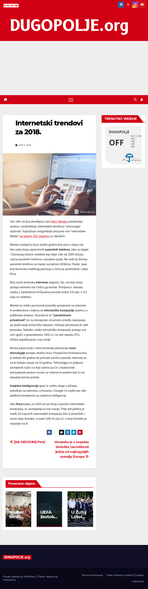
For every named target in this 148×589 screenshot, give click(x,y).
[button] (135, 99)
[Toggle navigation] (71, 100)
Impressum (138, 581)
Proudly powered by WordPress (19, 576)
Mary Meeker (59, 221)
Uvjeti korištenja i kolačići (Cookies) (125, 575)
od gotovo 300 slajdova (34, 236)
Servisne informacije (92, 575)
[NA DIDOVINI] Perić (29, 442)
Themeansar (9, 580)
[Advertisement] (74, 68)
